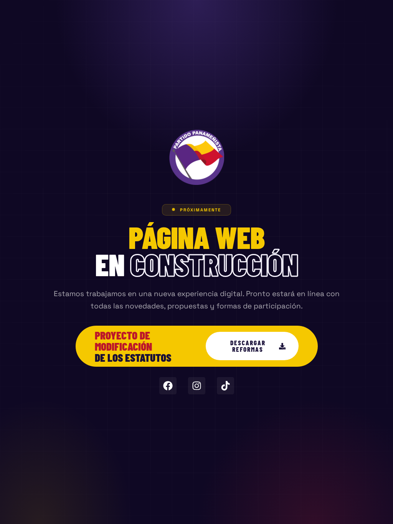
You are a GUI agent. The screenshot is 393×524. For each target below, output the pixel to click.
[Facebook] (168, 385)
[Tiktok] (225, 385)
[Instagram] (196, 385)
